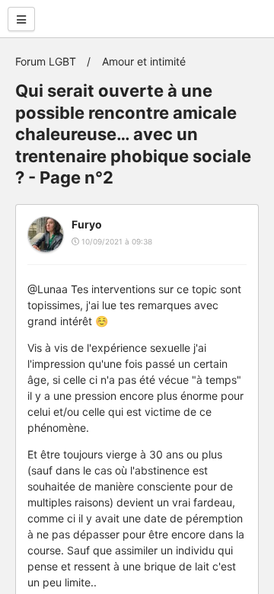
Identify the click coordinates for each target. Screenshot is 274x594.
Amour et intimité (144, 61)
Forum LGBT (45, 61)
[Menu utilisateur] (21, 19)
